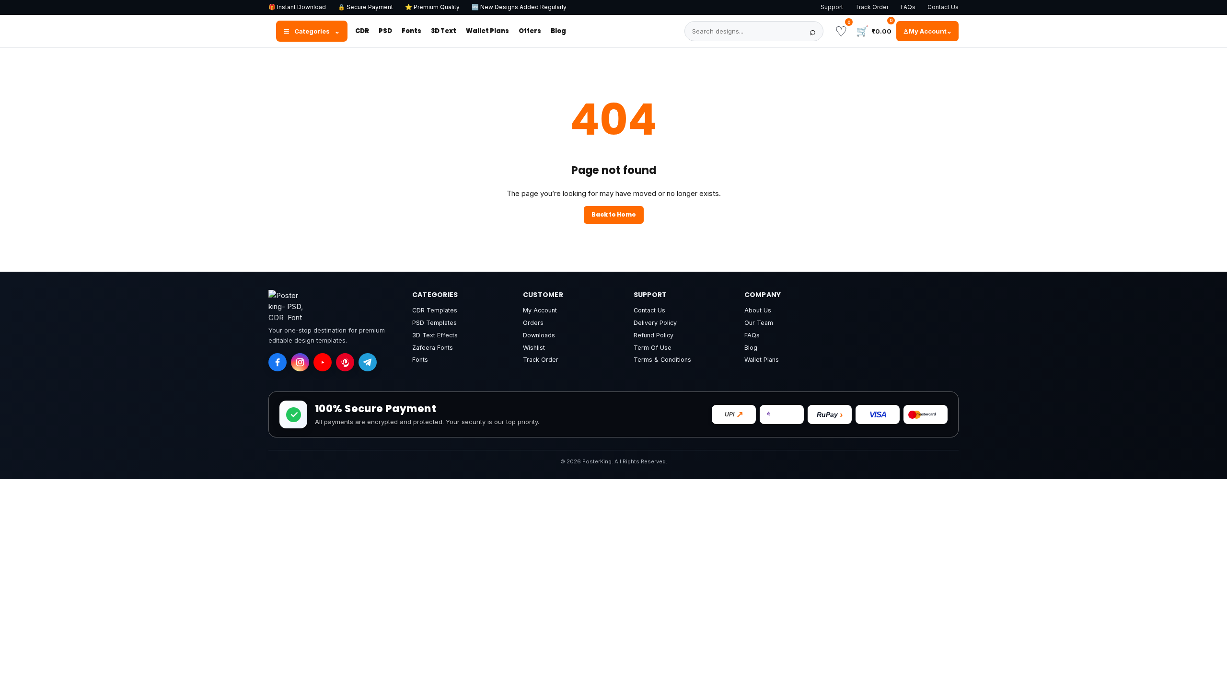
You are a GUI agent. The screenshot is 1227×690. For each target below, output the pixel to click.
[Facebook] (277, 362)
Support (832, 7)
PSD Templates (434, 322)
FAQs (908, 7)
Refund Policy (653, 335)
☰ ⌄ (312, 31)
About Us (757, 310)
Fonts (411, 30)
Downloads (539, 335)
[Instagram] (300, 362)
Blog (558, 30)
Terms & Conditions (662, 359)
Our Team (758, 322)
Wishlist (534, 347)
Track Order (872, 7)
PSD (385, 30)
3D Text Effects (435, 335)
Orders (533, 322)
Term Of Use (652, 347)
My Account (540, 310)
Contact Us (943, 7)
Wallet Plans (487, 30)
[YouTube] (322, 362)
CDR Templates (434, 310)
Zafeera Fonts (432, 347)
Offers (530, 30)
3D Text (443, 30)
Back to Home (613, 214)
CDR (362, 30)
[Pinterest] (345, 362)
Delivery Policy (655, 322)
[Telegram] (368, 362)
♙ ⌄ (927, 31)
